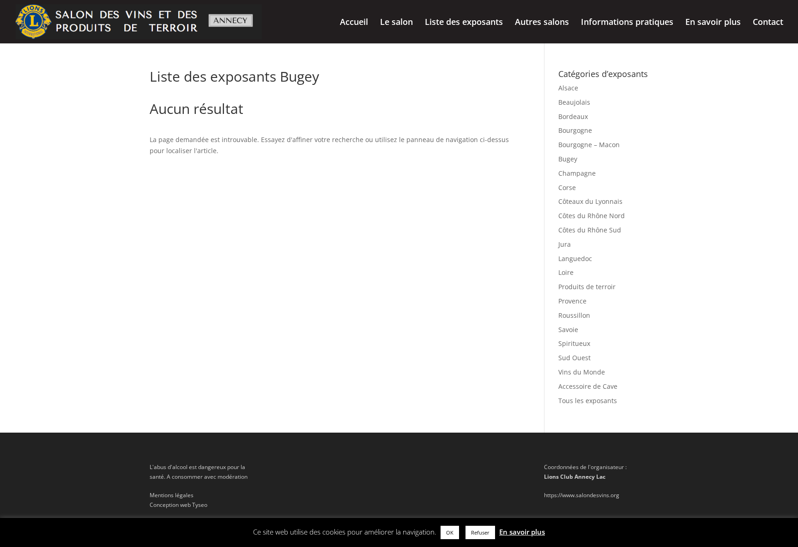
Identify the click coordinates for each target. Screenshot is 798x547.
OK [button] (449, 532)
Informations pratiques (627, 22)
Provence (572, 301)
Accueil (354, 22)
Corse (567, 187)
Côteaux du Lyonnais (590, 201)
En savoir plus (713, 22)
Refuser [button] (480, 532)
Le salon (396, 22)
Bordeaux (573, 116)
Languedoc (575, 258)
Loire (566, 272)
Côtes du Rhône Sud (589, 230)
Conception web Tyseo (178, 505)
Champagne (577, 173)
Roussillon (574, 315)
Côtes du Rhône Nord (591, 215)
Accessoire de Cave (587, 386)
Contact (768, 22)
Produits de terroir (587, 286)
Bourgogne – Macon (589, 144)
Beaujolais (574, 102)
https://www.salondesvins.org (581, 495)
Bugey (567, 159)
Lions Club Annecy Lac (574, 477)
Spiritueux (574, 343)
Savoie (568, 329)
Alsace (568, 87)
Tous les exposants (587, 400)
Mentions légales (171, 495)
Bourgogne (575, 130)
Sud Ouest (574, 357)
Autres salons (542, 22)
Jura (564, 244)
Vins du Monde (581, 372)
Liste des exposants (464, 22)
